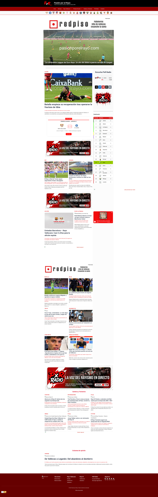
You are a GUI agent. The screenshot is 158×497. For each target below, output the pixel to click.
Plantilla (68, 478)
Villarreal (105, 146)
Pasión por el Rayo (62, 3)
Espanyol (105, 133)
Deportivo (105, 149)
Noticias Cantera (57, 480)
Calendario (69, 482)
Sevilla (104, 120)
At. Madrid (105, 127)
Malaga (104, 178)
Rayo (104, 162)
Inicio (55, 8)
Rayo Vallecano (66, 8)
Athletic (104, 175)
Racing (104, 159)
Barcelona (105, 130)
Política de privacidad (79, 490)
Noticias (59, 8)
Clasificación (69, 480)
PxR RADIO (69, 134)
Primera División (76, 8)
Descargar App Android (97, 480)
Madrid (104, 136)
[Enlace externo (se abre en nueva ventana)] (79, 24)
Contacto (102, 8)
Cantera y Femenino (88, 8)
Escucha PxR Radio (96, 478)
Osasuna (105, 168)
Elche (104, 165)
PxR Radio (96, 8)
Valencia (105, 156)
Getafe (104, 143)
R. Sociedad (105, 172)
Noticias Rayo (57, 478)
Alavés (104, 124)
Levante (104, 182)
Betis (104, 140)
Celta (104, 152)
